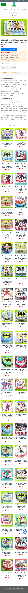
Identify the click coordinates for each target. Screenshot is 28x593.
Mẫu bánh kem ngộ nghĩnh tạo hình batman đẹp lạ (21, 506)
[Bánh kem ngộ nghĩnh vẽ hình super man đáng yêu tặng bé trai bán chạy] (7, 497)
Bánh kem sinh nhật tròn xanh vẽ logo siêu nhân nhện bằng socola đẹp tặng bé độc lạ (7, 348)
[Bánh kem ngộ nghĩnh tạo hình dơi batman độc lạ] (21, 316)
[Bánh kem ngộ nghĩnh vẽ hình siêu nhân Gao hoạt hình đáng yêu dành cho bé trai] (7, 271)
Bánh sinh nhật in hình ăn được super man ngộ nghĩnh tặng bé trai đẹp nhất (21, 574)
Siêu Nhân (8, 63)
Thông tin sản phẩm (7, 75)
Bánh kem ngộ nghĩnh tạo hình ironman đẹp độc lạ (7, 574)
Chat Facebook (9, 49)
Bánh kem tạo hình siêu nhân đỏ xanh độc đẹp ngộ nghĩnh (21, 303)
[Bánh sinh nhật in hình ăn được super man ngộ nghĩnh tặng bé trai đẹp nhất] (21, 565)
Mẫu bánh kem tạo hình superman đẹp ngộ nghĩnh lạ (7, 438)
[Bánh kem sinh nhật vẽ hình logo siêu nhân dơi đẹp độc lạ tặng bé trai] (7, 362)
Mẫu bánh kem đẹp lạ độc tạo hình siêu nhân (21, 551)
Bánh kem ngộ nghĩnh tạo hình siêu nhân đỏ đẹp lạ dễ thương (7, 303)
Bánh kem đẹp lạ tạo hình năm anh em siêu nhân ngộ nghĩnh (21, 143)
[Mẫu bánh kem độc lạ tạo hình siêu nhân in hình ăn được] (21, 474)
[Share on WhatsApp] (2, 67)
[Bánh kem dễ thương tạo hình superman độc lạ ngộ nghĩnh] (21, 202)
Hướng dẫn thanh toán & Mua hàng (11, 72)
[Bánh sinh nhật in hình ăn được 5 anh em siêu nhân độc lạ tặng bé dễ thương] (21, 248)
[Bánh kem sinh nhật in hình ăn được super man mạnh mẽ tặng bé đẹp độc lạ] (21, 225)
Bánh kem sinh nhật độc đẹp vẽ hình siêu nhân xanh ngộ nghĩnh (21, 460)
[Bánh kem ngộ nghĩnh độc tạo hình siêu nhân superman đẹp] (21, 385)
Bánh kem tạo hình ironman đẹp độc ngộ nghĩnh (7, 188)
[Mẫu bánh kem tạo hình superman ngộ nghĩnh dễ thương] (7, 543)
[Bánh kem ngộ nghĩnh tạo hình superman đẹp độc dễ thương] (7, 385)
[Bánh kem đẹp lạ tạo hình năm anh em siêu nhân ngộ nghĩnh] (21, 134)
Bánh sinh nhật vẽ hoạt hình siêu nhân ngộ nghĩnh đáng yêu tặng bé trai (7, 460)
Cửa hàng (10, 9)
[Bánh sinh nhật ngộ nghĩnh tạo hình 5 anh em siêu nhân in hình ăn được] (21, 406)
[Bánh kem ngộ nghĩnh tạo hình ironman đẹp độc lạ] (7, 565)
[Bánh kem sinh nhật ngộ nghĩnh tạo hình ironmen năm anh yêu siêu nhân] (21, 337)
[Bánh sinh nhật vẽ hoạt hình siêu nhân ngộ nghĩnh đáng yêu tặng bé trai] (7, 451)
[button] (25, 532)
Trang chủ (4, 9)
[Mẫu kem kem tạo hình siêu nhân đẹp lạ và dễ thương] (7, 225)
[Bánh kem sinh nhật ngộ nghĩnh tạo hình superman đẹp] (7, 134)
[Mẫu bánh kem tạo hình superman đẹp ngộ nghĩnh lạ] (7, 429)
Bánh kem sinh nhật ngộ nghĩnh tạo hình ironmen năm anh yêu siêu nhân (21, 347)
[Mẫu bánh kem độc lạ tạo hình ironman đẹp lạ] (21, 271)
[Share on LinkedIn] (15, 67)
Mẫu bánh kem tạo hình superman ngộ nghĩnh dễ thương (7, 552)
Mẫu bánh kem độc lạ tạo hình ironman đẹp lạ (21, 280)
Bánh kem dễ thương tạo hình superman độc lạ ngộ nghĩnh (21, 211)
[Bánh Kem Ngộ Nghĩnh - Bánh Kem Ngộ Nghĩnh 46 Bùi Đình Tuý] (14, 4)
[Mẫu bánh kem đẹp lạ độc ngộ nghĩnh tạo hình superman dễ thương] (7, 248)
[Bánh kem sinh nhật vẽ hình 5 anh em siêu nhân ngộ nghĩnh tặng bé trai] (21, 520)
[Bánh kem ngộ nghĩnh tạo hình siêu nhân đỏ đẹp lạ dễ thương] (7, 294)
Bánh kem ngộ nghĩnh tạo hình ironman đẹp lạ (21, 438)
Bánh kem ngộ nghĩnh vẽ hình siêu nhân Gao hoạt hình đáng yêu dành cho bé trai (7, 280)
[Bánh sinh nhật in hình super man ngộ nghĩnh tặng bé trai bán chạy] (21, 156)
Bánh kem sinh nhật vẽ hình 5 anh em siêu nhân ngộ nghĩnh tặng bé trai (21, 529)
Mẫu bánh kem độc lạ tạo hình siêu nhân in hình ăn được (21, 483)
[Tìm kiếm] (26, 4)
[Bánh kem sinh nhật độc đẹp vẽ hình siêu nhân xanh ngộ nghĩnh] (21, 451)
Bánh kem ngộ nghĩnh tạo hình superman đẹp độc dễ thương (7, 394)
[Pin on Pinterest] (12, 67)
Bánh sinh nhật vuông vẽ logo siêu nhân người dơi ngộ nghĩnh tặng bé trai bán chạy (7, 165)
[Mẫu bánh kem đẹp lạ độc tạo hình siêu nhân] (21, 543)
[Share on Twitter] (7, 67)
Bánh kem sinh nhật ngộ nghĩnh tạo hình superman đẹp (7, 143)
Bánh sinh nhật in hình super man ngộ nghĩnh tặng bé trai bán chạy (21, 165)
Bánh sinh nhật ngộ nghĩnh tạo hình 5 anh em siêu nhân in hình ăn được (21, 416)
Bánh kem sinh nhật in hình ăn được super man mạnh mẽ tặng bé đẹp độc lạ (21, 234)
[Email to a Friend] (10, 67)
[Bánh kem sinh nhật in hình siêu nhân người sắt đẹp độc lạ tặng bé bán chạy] (7, 406)
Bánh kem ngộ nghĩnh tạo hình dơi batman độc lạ (21, 325)
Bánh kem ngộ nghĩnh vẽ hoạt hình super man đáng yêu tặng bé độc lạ (7, 483)
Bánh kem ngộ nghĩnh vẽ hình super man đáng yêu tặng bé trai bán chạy (7, 506)
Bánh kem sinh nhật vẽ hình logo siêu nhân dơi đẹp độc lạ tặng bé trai (7, 371)
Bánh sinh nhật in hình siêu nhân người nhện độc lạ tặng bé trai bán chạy (21, 188)
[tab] (14, 73)
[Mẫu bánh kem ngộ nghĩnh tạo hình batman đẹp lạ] (21, 497)
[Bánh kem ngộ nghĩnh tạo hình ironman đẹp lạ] (21, 429)
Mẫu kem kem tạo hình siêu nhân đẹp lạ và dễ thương (7, 234)
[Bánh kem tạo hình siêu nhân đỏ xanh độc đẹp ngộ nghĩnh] (21, 294)
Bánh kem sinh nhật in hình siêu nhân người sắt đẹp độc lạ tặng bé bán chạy (7, 416)
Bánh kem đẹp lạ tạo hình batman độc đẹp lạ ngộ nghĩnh (7, 325)
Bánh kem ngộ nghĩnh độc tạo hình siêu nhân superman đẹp (21, 394)
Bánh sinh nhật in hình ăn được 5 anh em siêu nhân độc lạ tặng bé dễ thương (21, 257)
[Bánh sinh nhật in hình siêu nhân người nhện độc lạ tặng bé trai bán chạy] (21, 179)
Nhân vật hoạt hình (18, 9)
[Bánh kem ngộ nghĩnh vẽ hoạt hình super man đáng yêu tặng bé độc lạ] (7, 474)
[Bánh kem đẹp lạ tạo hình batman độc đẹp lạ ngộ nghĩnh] (7, 316)
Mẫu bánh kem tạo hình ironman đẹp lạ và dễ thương (21, 371)
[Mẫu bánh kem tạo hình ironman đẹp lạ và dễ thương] (21, 362)
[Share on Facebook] (4, 67)
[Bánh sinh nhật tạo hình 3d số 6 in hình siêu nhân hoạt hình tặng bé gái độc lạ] (7, 520)
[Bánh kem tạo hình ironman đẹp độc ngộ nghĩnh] (7, 179)
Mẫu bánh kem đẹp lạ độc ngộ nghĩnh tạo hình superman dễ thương (7, 257)
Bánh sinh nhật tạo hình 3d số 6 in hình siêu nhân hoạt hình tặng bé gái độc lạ (7, 529)
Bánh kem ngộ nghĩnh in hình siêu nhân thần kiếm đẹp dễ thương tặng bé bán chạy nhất (7, 211)
